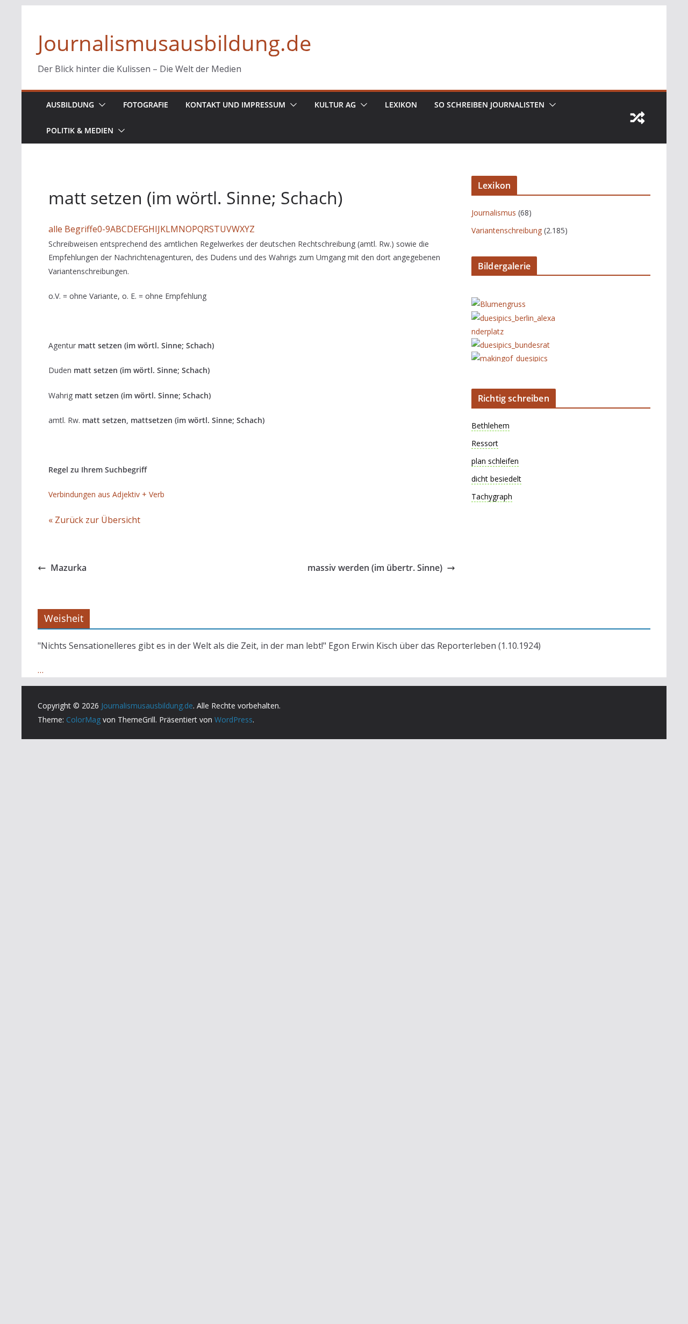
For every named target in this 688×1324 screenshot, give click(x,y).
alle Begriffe (72, 229)
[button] (100, 104)
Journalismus (493, 212)
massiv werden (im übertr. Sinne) (374, 568)
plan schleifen (495, 461)
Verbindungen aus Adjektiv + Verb (106, 494)
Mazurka (69, 568)
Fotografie (145, 104)
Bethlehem (490, 425)
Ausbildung (70, 104)
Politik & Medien (79, 130)
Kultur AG (335, 104)
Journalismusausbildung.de (174, 43)
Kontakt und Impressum (235, 104)
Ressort (484, 443)
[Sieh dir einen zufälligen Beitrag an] (637, 118)
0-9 (103, 229)
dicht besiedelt (496, 479)
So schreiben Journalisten (489, 104)
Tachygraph (491, 496)
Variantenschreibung (506, 230)
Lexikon (401, 104)
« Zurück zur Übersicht (94, 520)
